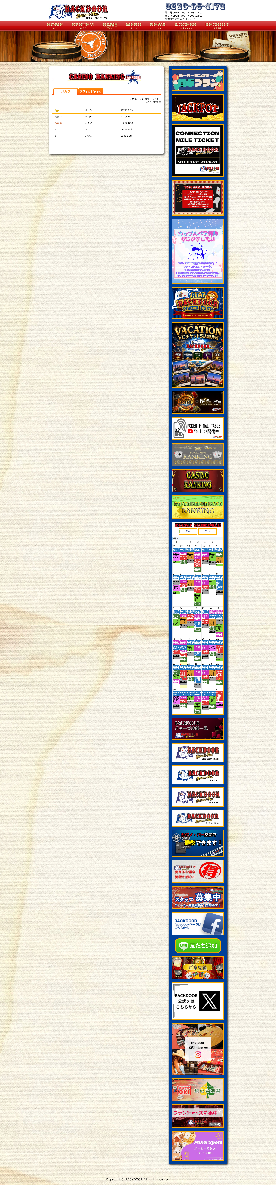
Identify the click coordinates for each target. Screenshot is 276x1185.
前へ (188, 531)
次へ (207, 531)
